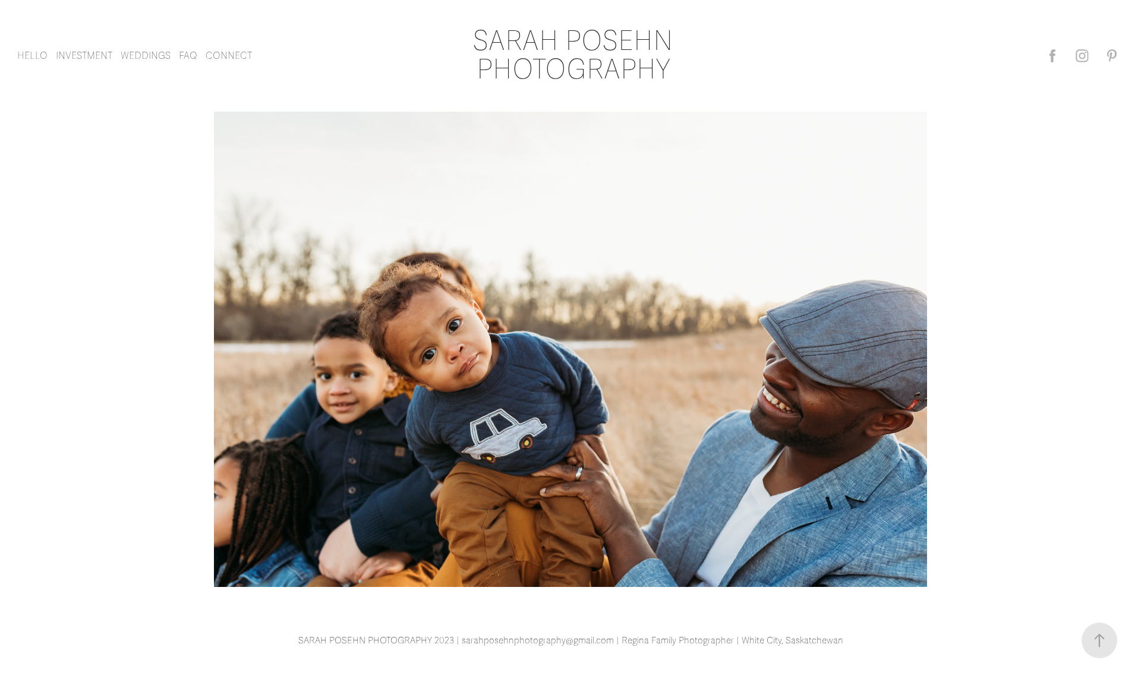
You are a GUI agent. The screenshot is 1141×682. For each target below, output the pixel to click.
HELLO (32, 56)
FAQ (188, 56)
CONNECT (229, 56)
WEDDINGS (146, 56)
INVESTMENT (84, 56)
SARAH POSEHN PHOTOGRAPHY (576, 55)
